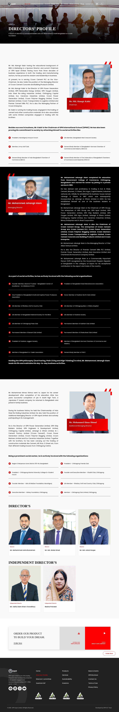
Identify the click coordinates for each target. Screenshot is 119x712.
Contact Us (89, 4)
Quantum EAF (40, 683)
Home (38, 671)
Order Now (18, 643)
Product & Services (37, 4)
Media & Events (74, 4)
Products (65, 671)
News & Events (93, 671)
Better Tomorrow (56, 4)
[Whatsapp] (97, 4)
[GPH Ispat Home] (11, 4)
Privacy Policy (93, 687)
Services (65, 675)
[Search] (102, 4)
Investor (47, 4)
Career (66, 4)
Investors (65, 683)
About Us (27, 4)
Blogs (82, 4)
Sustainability (67, 679)
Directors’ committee (43, 679)
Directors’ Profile (42, 675)
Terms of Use (93, 683)
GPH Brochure (93, 675)
